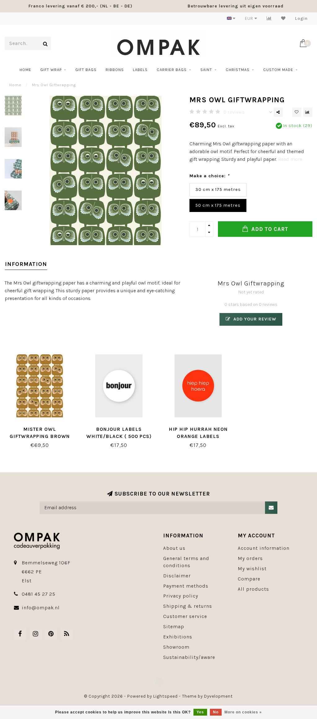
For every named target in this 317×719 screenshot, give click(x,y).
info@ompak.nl (41, 608)
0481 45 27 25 (38, 594)
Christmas (238, 69)
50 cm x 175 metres (218, 205)
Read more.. (290, 159)
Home (25, 69)
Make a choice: (209, 176)
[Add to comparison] (307, 112)
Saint (206, 69)
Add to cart (269, 229)
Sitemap (173, 626)
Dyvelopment (218, 696)
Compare (249, 579)
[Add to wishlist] (297, 112)
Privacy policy (180, 596)
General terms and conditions (186, 561)
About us (174, 548)
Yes (200, 712)
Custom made (278, 69)
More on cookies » (243, 712)
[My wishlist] (283, 18)
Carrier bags (172, 69)
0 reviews (234, 112)
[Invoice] (158, 681)
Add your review (254, 319)
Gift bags (86, 69)
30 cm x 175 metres (218, 189)
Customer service (185, 616)
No (216, 712)
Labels (140, 69)
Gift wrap (51, 69)
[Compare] (269, 18)
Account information (263, 548)
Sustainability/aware (189, 657)
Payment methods (185, 586)
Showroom (176, 647)
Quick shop (43, 427)
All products (253, 589)
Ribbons (115, 69)
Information (26, 264)
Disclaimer (177, 576)
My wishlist (252, 568)
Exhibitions (177, 637)
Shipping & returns (187, 606)
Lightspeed (165, 696)
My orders (250, 558)
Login (301, 18)
